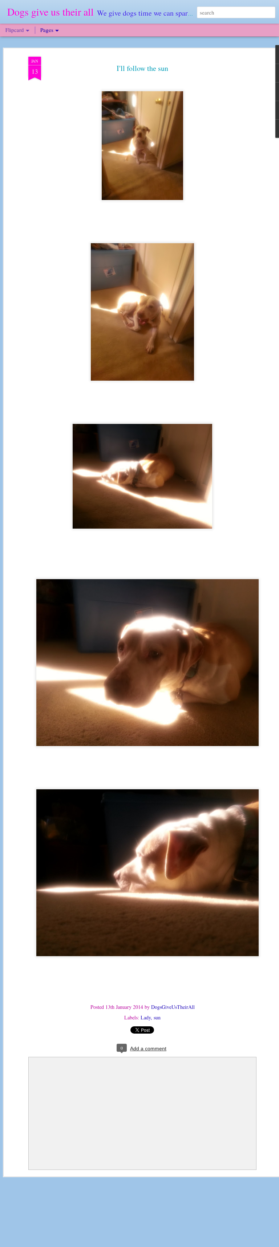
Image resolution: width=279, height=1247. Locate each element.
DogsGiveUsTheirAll (173, 1006)
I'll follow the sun (142, 68)
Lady (146, 1017)
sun (157, 1017)
